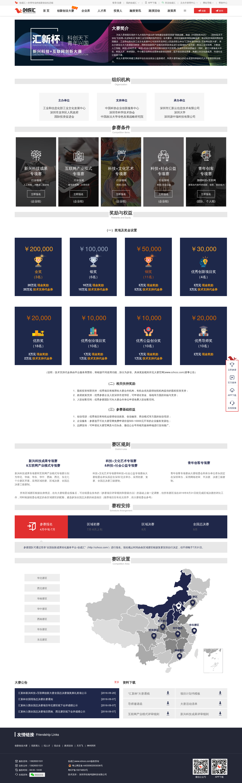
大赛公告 (21, 682)
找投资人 (35, 745)
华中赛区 (42, 608)
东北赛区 (42, 639)
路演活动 (154, 10)
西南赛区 (42, 619)
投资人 (118, 10)
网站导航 (208, 2)
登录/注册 (116, 2)
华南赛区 (42, 598)
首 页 (46, 10)
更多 (116, 682)
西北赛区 (42, 588)
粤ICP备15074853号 (78, 769)
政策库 (172, 10)
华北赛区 (42, 578)
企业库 (85, 10)
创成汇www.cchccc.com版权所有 (83, 760)
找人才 (47, 745)
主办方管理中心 (189, 2)
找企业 (57, 745)
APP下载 (152, 2)
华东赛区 (42, 629)
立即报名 (36, 194)
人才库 (102, 10)
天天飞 (80, 745)
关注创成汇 (170, 2)
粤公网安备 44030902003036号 (87, 765)
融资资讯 (135, 10)
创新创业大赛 (65, 10)
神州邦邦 (91, 745)
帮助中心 (223, 2)
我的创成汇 (133, 2)
